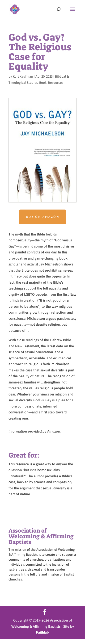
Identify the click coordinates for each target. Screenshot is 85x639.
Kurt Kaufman (23, 76)
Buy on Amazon (42, 217)
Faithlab (42, 632)
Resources (55, 82)
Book (43, 82)
